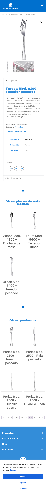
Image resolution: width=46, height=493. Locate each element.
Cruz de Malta (10, 438)
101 (17, 417)
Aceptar (23, 477)
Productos (8, 14)
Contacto (7, 449)
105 (34, 417)
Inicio (2, 14)
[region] (23, 476)
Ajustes (23, 483)
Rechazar (23, 489)
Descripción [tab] (11, 80)
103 (26, 417)
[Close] (43, 462)
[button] (42, 6)
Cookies (13, 470)
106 (39, 417)
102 (21, 417)
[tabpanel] (23, 129)
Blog (4, 444)
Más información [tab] (13, 178)
